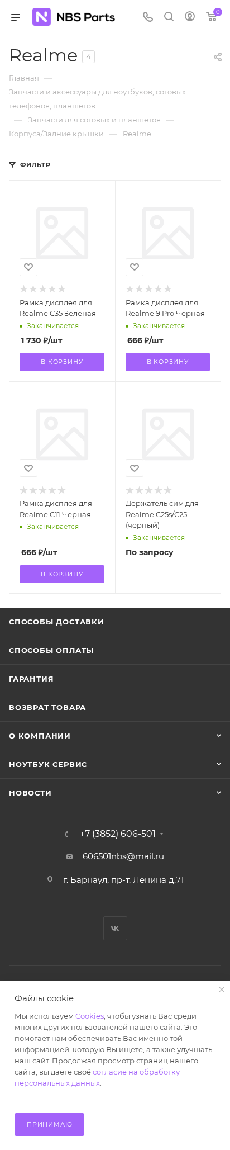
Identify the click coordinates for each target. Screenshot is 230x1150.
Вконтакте (115, 928)
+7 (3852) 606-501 (118, 834)
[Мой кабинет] (190, 17)
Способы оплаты (51, 650)
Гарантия (31, 678)
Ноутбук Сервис (48, 764)
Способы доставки (56, 621)
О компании (40, 735)
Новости (30, 792)
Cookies (89, 1015)
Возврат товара (47, 707)
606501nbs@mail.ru (123, 856)
